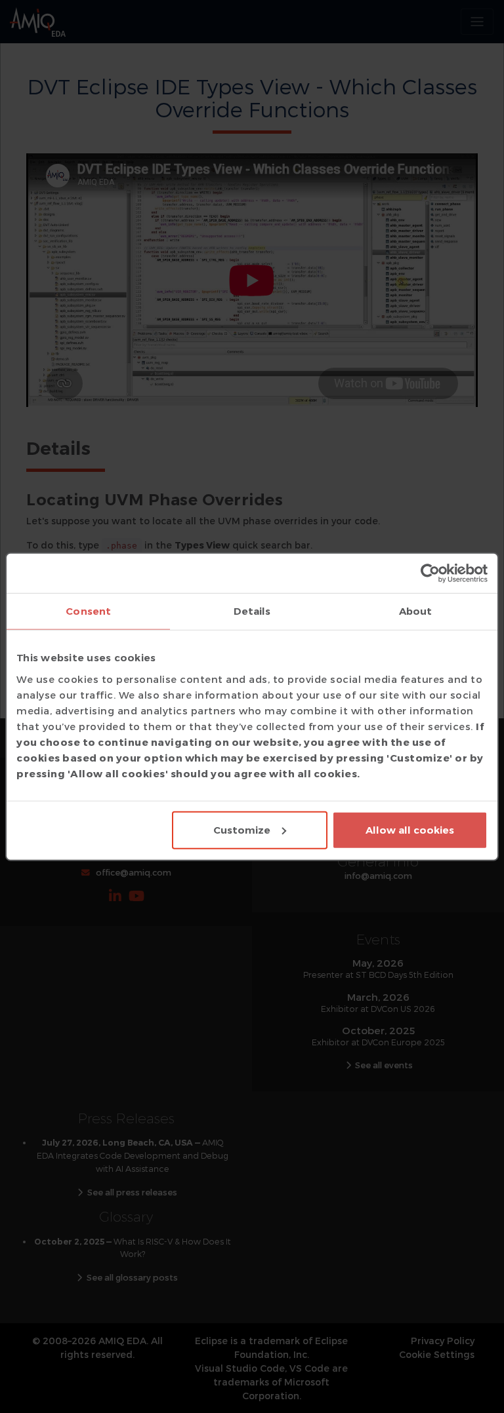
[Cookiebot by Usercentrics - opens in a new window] (430, 573)
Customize (241, 829)
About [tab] (415, 611)
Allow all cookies (410, 829)
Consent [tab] (88, 611)
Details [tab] (252, 611)
